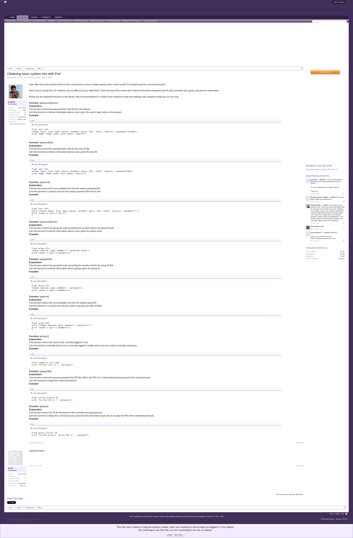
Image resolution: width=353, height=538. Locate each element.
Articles (22, 17)
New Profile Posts (317, 176)
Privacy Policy (342, 519)
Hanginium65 (315, 205)
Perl (21, 77)
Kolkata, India (21, 119)
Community (46, 17)
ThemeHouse (36, 521)
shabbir (322, 179)
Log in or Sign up (339, 2)
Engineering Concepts (97, 21)
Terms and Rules (327, 519)
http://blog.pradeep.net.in (18, 124)
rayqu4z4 (341, 258)
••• (344, 194)
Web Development (24, 21)
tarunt (10, 468)
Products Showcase (150, 21)
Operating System (40, 21)
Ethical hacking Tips (64, 21)
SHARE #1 (299, 443)
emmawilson (315, 226)
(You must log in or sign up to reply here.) (289, 494)
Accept (169, 535)
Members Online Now (319, 166)
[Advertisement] (176, 44)
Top (342, 514)
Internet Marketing (114, 21)
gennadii (314, 179)
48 (25, 114)
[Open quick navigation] (301, 68)
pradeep (36, 77)
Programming (11, 21)
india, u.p (23, 485)
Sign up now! (325, 72)
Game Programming (80, 21)
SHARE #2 (299, 466)
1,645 (24, 110)
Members (58, 17)
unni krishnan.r (316, 232)
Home (12, 17)
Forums (34, 17)
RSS (346, 514)
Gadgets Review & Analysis (131, 21)
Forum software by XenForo (24, 519)
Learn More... (179, 535)
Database (51, 21)
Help (332, 514)
